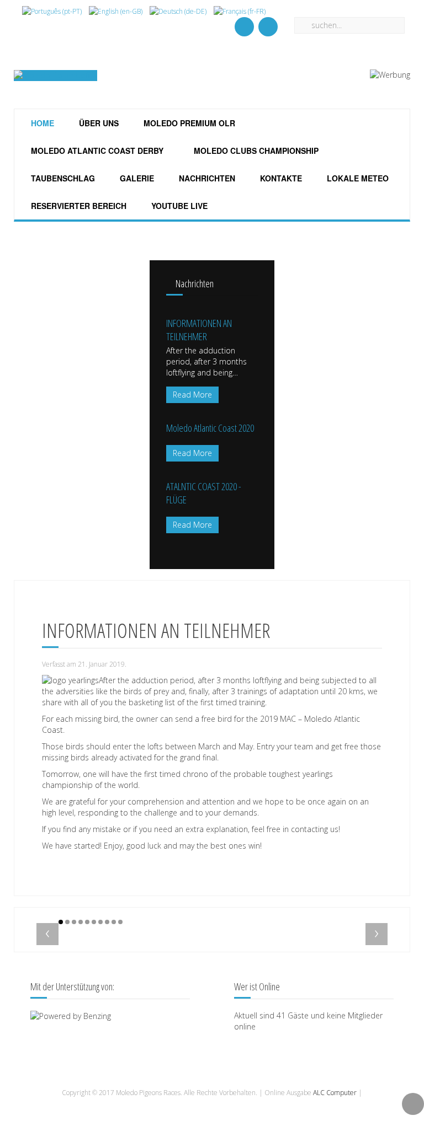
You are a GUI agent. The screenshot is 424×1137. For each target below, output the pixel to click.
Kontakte (280, 178)
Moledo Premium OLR (188, 122)
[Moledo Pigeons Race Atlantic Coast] (268, 26)
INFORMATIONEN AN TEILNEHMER (199, 330)
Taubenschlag (62, 178)
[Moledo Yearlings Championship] (244, 26)
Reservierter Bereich (77, 205)
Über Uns (98, 122)
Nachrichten (206, 178)
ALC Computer (335, 1092)
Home (41, 122)
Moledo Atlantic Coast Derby (96, 150)
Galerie (136, 178)
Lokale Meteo (357, 178)
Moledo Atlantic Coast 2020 (210, 428)
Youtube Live (178, 205)
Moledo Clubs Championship (255, 150)
